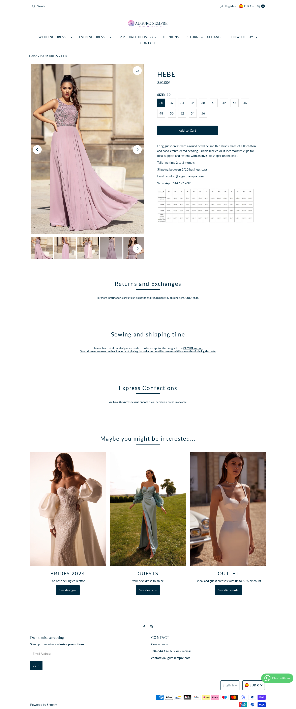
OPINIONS (171, 37)
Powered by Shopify (43, 704)
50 (172, 113)
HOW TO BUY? (243, 37)
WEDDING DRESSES (54, 37)
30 (161, 103)
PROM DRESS (49, 56)
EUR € (248, 6)
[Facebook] (144, 626)
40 (213, 103)
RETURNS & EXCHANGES (205, 37)
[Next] (137, 149)
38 (203, 103)
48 (161, 113)
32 (172, 103)
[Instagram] (151, 626)
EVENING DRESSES (94, 37)
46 (245, 103)
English (229, 6)
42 (224, 103)
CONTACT (148, 43)
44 (234, 103)
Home (33, 56)
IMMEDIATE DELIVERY (136, 37)
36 (193, 103)
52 (182, 113)
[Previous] (37, 149)
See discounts (228, 590)
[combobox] (88, 6)
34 (182, 103)
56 (203, 113)
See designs (68, 590)
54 (193, 113)
